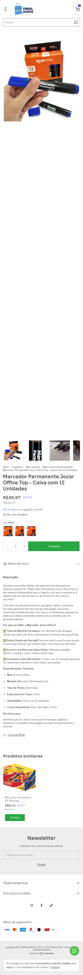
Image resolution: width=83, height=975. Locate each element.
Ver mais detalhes (16, 514)
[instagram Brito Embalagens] (31, 905)
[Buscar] (75, 22)
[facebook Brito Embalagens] (41, 905)
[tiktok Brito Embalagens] (51, 905)
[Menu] (6, 9)
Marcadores (33, 467)
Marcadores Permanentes (58, 467)
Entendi (55, 967)
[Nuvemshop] (41, 953)
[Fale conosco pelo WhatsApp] (74, 950)
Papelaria (17, 467)
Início (6, 467)
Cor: (8, 522)
